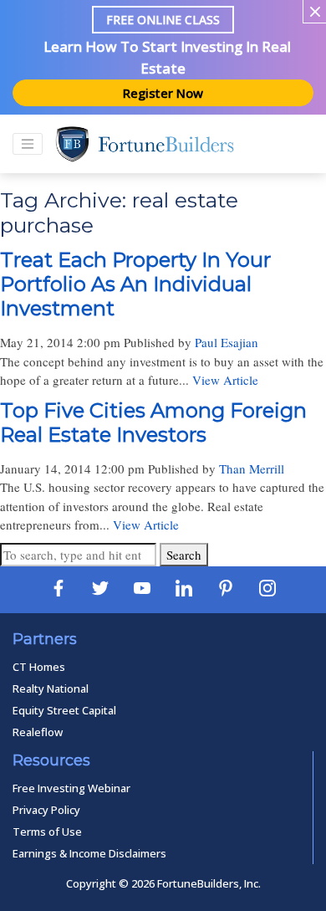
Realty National (51, 688)
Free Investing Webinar (71, 788)
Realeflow (38, 732)
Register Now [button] (163, 92)
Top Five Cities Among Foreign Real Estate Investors (153, 422)
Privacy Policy (46, 809)
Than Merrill (251, 468)
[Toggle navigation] (28, 144)
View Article (225, 379)
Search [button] (183, 554)
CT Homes (39, 666)
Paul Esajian (226, 342)
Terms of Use (47, 831)
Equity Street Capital (64, 710)
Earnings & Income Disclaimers (89, 853)
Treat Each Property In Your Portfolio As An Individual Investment (135, 284)
